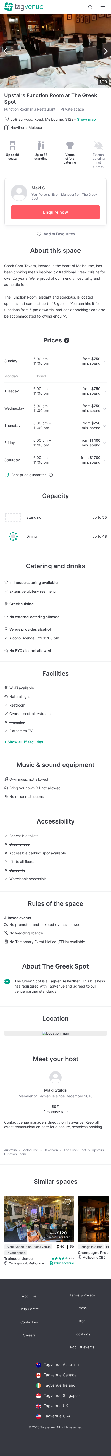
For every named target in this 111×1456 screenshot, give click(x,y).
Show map (86, 119)
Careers (29, 1335)
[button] (90, 7)
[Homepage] (23, 7)
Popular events (82, 1347)
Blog (82, 1321)
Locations (82, 1334)
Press (82, 1308)
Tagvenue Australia (61, 1364)
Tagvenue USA (57, 1416)
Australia (11, 1150)
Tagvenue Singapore (63, 1395)
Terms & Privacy (82, 1295)
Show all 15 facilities (25, 742)
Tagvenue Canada (60, 1374)
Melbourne (30, 1150)
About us (29, 1296)
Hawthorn (51, 1150)
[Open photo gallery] (55, 51)
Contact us (29, 1322)
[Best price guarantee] (51, 475)
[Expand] (102, 7)
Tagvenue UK (56, 1405)
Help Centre (29, 1309)
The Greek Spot (65, 966)
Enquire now (55, 212)
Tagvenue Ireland (59, 1385)
